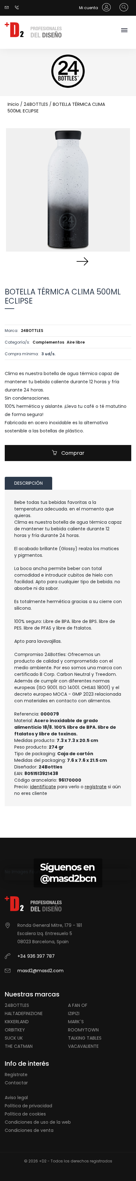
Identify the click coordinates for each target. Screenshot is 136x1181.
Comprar (72, 453)
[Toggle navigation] (124, 31)
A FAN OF (77, 1005)
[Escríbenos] (8, 7)
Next (82, 261)
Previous (53, 261)
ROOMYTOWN (83, 1030)
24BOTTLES (36, 104)
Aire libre (76, 342)
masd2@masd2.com (40, 970)
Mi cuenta (89, 7)
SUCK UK (14, 1038)
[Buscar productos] (122, 7)
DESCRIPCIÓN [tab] (28, 483)
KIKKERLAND (17, 1021)
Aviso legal (16, 1097)
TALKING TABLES (85, 1038)
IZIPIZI (73, 1013)
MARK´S (76, 1021)
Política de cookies (25, 1114)
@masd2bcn (68, 878)
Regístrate (16, 1074)
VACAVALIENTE (83, 1046)
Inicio (13, 104)
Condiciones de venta (29, 1130)
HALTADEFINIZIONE (24, 1013)
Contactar (16, 1083)
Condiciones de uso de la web (38, 1122)
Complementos (48, 342)
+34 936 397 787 (36, 956)
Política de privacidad (28, 1106)
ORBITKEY (15, 1030)
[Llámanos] (18, 7)
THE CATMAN (19, 1046)
